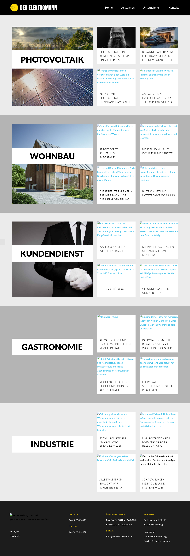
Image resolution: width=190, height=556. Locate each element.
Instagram (15, 531)
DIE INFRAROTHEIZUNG (114, 199)
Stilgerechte (108, 149)
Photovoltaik (52, 59)
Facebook (15, 535)
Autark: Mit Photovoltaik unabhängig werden (114, 98)
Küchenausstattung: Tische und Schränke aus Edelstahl (114, 386)
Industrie (52, 444)
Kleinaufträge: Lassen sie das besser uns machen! (158, 250)
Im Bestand (107, 157)
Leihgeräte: (150, 382)
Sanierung (107, 153)
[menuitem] (108, 8)
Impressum (149, 531)
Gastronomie (52, 347)
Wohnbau (52, 156)
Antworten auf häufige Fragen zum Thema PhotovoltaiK (157, 98)
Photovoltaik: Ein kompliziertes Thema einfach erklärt (114, 56)
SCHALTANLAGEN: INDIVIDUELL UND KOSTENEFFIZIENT (154, 483)
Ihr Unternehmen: (112, 437)
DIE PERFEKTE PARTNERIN (116, 191)
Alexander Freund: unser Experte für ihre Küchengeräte (115, 344)
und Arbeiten (152, 292)
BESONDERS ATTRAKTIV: (157, 51)
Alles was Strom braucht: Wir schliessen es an (111, 483)
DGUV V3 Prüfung (111, 288)
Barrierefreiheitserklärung (157, 540)
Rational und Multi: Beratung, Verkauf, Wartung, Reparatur (157, 344)
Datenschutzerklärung (155, 536)
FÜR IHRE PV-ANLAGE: (113, 195)
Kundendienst (52, 253)
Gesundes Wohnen (155, 288)
